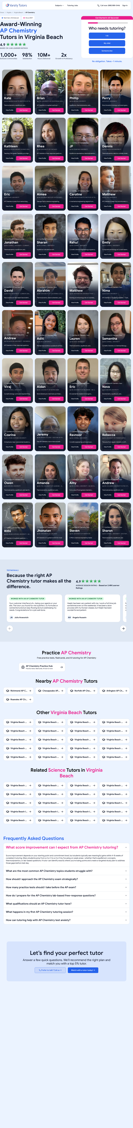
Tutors (2, 12)
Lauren (75, 338)
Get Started (23, 110)
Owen (8, 482)
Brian (41, 98)
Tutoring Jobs (72, 5)
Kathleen (11, 146)
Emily (106, 242)
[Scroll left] (10, 628)
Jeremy (42, 434)
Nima (106, 290)
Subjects (58, 5)
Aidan (41, 386)
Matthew (108, 194)
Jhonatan (44, 530)
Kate (7, 98)
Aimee (42, 194)
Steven (75, 530)
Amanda (43, 482)
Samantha (109, 338)
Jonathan (11, 242)
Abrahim (43, 290)
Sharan (42, 242)
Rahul (74, 242)
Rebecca (108, 434)
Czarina (10, 434)
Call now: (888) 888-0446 (110, 5)
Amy (73, 482)
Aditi (40, 338)
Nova (106, 386)
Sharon (107, 530)
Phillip (74, 98)
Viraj (7, 386)
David (8, 290)
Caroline (76, 194)
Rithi (7, 531)
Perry (106, 98)
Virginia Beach (18, 12)
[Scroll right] (123, 628)
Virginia (9, 12)
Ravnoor (76, 434)
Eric (7, 194)
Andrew (10, 338)
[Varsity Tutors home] (16, 5)
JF (71, 146)
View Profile (9, 110)
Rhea (40, 146)
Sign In (124, 5)
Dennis (107, 146)
